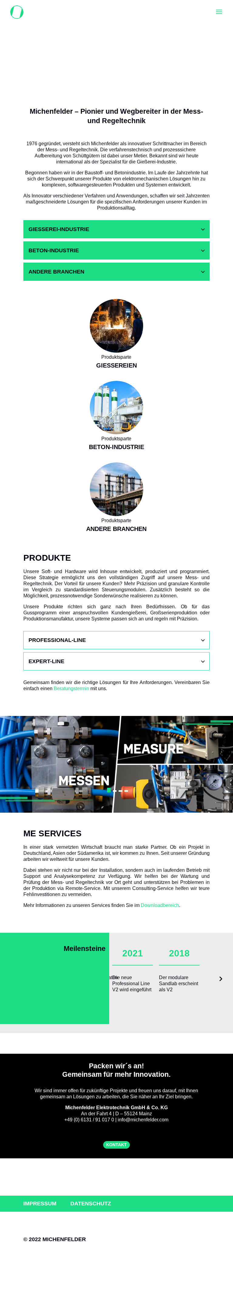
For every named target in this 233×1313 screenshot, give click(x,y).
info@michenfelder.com (143, 1119)
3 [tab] (120, 791)
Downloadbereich (160, 905)
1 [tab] (109, 791)
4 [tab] (126, 791)
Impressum (39, 1204)
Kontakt (116, 1144)
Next (220, 980)
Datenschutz (90, 1204)
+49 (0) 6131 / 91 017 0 (89, 1119)
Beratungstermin (71, 688)
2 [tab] (114, 790)
